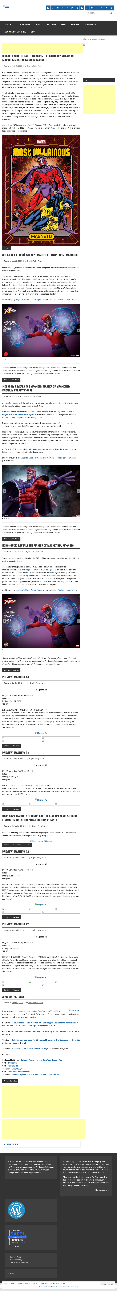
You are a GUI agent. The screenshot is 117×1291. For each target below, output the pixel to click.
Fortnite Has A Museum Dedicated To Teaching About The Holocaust (41, 1031)
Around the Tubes (13, 997)
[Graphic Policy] (6, 7)
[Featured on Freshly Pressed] (16, 1218)
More (63, 24)
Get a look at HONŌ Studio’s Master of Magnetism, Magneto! (40, 255)
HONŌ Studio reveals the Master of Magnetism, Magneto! (38, 545)
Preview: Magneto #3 (15, 753)
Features (75, 24)
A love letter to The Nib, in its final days (30, 1049)
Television (51, 24)
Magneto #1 (13, 1063)
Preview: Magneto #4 (15, 677)
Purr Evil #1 (13, 1066)
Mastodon (12, 1273)
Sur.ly (21, 1242)
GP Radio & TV (90, 24)
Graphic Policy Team (34, 66)
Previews (16, 746)
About (33, 32)
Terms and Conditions (19, 1262)
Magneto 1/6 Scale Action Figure (39, 279)
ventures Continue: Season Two (48, 1060)
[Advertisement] (44, 48)
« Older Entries (11, 1144)
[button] (78, 330)
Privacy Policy (16, 1257)
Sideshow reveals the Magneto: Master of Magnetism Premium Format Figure (36, 388)
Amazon (54, 128)
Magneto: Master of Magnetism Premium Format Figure (43, 458)
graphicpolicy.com (17, 1237)
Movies (38, 24)
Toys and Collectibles (11, 380)
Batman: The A (27, 1060)
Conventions (17, 845)
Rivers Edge (17, 1069)
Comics (8, 24)
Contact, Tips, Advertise (15, 32)
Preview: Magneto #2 (15, 851)
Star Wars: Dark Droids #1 (19, 1072)
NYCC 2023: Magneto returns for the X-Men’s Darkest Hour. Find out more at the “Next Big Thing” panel (39, 818)
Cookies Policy (16, 1260)
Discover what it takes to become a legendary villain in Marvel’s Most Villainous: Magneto (38, 58)
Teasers (27, 845)
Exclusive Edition (12, 449)
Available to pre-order (67, 299)
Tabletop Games (23, 24)
